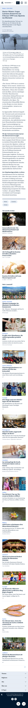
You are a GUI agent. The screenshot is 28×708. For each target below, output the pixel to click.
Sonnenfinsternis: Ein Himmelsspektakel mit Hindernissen (10, 229)
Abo (18, 2)
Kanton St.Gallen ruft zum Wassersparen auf (11, 277)
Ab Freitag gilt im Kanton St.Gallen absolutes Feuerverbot (11, 253)
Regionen (4, 677)
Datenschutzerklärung (18, 695)
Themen (4, 673)
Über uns (4, 686)
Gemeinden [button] (8, 2)
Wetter (5, 201)
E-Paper (4, 690)
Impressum (9, 695)
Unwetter (13, 201)
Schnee (5, 205)
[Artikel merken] (18, 704)
